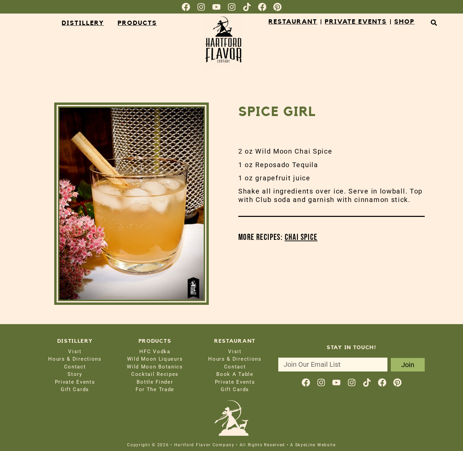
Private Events (356, 22)
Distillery (83, 23)
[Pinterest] (277, 7)
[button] (433, 22)
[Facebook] (186, 7)
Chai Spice (301, 237)
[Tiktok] (247, 7)
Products (137, 23)
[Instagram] (201, 7)
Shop (404, 22)
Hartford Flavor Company (125, 46)
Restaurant (292, 22)
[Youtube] (216, 7)
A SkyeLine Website (313, 445)
